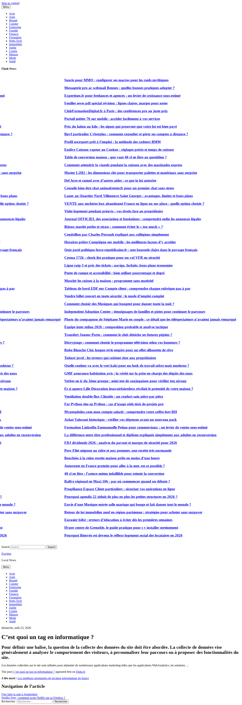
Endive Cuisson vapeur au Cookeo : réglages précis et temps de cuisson (113, 150)
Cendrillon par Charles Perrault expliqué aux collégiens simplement (110, 234)
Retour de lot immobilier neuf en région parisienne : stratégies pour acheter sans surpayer (127, 512)
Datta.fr (80, 671)
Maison (13, 54)
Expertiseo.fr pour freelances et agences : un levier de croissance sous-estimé (116, 96)
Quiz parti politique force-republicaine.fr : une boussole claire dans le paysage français (124, 250)
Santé (12, 61)
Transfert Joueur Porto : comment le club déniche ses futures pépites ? (112, 335)
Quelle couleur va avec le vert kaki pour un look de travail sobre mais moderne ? (120, 366)
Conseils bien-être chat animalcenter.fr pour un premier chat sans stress (113, 188)
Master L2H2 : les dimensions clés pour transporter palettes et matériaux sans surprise (124, 173)
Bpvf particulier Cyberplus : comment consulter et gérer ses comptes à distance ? (120, 134)
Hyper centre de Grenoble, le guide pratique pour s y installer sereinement (115, 528)
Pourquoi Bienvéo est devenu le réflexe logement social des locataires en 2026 (117, 535)
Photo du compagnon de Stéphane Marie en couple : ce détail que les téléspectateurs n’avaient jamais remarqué (144, 319)
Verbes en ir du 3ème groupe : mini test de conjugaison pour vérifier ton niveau (119, 381)
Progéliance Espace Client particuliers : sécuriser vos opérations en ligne (113, 489)
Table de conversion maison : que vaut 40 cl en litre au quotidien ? (109, 157)
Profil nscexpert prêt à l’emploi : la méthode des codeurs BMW (106, 142)
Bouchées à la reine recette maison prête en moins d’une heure (106, 458)
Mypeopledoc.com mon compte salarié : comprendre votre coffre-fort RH (114, 412)
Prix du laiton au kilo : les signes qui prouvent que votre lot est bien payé (114, 126)
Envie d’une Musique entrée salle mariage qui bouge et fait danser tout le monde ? (121, 504)
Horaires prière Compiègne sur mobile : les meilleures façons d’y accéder (114, 242)
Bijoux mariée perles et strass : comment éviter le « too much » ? (107, 227)
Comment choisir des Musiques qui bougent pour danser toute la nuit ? (113, 304)
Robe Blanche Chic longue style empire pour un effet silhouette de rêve (112, 350)
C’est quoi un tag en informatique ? (34, 671)
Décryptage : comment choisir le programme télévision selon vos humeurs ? (116, 342)
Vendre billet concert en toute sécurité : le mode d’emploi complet (108, 296)
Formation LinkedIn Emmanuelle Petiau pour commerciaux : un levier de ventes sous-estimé (129, 427)
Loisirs (13, 51)
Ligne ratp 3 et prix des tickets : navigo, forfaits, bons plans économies (112, 265)
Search (6, 547)
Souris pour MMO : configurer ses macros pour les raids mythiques (110, 80)
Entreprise (15, 27)
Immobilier (15, 44)
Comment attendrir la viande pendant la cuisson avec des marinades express (117, 165)
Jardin (12, 47)
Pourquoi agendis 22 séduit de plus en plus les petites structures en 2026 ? (114, 497)
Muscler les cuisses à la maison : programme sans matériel (102, 281)
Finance (14, 34)
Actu (12, 13)
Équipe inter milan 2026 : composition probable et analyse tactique (110, 327)
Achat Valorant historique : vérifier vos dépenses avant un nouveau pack (114, 420)
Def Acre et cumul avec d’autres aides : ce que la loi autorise (104, 180)
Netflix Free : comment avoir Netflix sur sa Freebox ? (33, 697)
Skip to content (10, 3)
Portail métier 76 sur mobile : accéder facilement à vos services (106, 119)
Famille (13, 30)
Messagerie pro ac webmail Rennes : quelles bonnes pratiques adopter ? (113, 88)
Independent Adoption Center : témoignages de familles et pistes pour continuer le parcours (128, 312)
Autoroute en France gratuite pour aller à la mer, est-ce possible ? (108, 466)
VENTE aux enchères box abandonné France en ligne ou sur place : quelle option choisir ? (128, 204)
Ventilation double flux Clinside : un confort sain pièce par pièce (107, 396)
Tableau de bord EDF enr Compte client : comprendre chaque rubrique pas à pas (121, 288)
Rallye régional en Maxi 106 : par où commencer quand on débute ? (111, 481)
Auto (12, 17)
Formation (15, 37)
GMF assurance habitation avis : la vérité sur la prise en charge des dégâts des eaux (122, 373)
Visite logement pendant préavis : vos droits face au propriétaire (107, 211)
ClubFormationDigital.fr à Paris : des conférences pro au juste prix (110, 111)
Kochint (6, 553)
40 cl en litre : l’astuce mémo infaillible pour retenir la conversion (108, 474)
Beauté (13, 20)
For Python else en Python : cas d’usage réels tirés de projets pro (107, 404)
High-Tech (15, 40)
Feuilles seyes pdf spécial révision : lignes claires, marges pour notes (109, 103)
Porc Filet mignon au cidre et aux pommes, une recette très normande (111, 450)
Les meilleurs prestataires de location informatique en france (53, 678)
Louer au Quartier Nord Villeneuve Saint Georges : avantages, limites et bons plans (122, 196)
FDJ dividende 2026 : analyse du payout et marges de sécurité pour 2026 (114, 443)
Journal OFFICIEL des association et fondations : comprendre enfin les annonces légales (126, 219)
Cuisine (13, 23)
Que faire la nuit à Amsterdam (19, 694)
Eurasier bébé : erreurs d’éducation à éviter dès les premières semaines (112, 520)
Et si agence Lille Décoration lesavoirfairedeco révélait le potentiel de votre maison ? (122, 389)
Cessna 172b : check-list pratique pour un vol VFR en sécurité (106, 258)
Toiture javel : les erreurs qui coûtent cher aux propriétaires (104, 358)
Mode (12, 57)
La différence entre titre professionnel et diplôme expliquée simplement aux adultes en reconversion (134, 435)
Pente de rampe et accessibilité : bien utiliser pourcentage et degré (108, 273)
